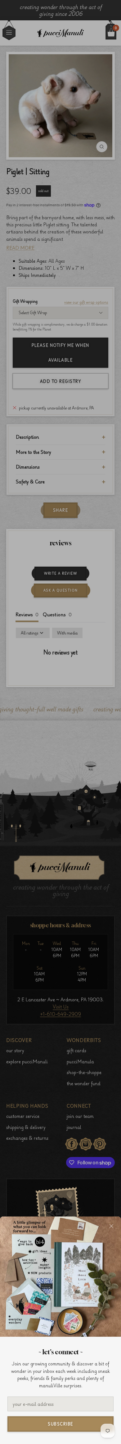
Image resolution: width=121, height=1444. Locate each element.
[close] (111, 1226)
